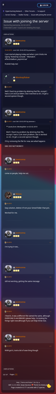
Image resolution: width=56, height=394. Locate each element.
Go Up (5, 375)
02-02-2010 (8, 50)
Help (17, 382)
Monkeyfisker (22, 77)
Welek (18, 194)
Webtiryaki (44, 385)
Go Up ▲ (37, 382)
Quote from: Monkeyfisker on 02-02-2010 (22, 127)
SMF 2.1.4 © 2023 (14, 385)
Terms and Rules (26, 382)
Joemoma (20, 40)
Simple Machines (26, 385)
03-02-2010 (8, 169)
